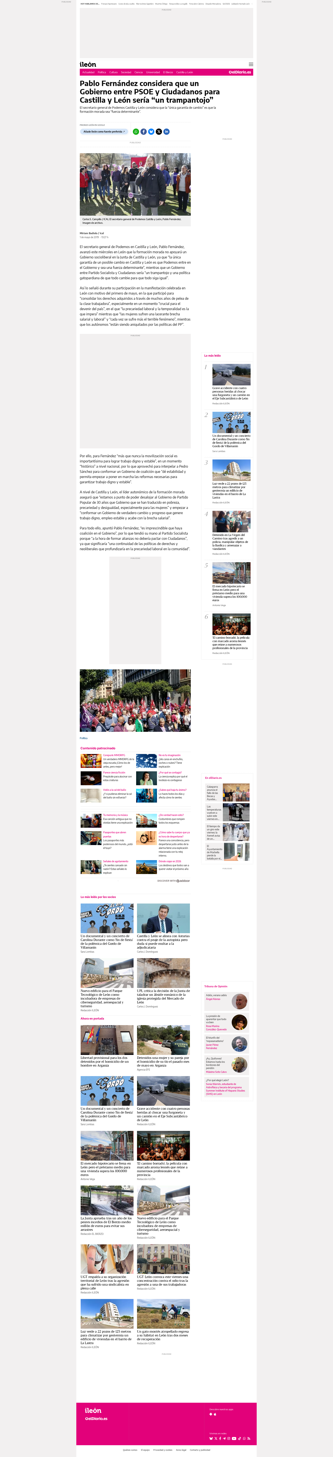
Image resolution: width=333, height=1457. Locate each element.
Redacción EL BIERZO (92, 1233)
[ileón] (104, 1410)
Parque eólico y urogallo (178, 4)
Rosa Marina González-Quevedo (216, 1028)
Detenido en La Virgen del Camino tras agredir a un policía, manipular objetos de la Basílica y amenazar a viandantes (230, 542)
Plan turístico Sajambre (144, 4)
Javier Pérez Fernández (212, 1046)
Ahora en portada (92, 1018)
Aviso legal (181, 1450)
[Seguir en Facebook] (220, 1438)
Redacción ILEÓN (90, 1010)
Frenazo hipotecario (109, 4)
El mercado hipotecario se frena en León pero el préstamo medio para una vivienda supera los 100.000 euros (106, 1169)
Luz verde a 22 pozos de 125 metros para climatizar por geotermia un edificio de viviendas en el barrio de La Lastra (106, 1337)
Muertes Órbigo (161, 4)
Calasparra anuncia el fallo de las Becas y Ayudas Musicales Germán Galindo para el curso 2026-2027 (213, 793)
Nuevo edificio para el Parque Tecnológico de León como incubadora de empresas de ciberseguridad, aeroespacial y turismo (102, 998)
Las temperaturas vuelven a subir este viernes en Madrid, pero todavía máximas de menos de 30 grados (214, 813)
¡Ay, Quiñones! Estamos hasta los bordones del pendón (215, 1063)
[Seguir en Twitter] (215, 1438)
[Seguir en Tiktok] (239, 1438)
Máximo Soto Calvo (216, 1071)
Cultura (113, 72)
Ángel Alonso (213, 999)
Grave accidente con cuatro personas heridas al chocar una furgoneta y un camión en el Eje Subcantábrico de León (163, 1114)
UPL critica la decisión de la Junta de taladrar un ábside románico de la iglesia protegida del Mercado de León (163, 996)
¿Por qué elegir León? (217, 1080)
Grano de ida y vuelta (126, 4)
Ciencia (139, 72)
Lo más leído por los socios (98, 897)
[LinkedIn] (166, 132)
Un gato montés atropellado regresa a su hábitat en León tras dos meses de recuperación (163, 1335)
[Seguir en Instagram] (228, 1438)
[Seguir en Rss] (248, 1438)
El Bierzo (168, 72)
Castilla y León (184, 72)
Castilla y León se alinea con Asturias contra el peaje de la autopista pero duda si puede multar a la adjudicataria (163, 941)
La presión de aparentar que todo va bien (216, 1019)
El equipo (145, 1450)
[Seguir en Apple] (215, 1414)
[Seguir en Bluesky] (211, 1438)
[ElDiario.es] (240, 72)
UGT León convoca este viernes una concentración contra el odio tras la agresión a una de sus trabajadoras (162, 1280)
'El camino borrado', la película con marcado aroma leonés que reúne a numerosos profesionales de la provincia (162, 1169)
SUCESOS (226, 4)
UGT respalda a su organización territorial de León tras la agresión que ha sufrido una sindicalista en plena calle (105, 1282)
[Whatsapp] (136, 132)
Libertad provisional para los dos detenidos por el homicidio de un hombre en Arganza (105, 1061)
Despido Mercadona (213, 4)
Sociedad (126, 72)
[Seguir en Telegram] (224, 1438)
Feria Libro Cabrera (196, 4)
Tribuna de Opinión (215, 986)
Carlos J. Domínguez (147, 951)
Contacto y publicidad (200, 1450)
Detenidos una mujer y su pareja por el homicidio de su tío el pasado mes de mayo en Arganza (163, 1061)
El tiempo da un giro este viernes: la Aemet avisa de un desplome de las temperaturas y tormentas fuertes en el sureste (214, 832)
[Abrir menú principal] (251, 64)
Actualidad (88, 72)
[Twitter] (159, 132)
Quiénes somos (130, 1450)
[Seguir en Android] (211, 1414)
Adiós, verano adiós (216, 995)
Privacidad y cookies (162, 1450)
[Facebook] (143, 132)
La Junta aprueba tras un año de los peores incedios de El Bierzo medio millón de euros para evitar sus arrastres (106, 1224)
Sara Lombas (87, 951)
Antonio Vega (88, 1179)
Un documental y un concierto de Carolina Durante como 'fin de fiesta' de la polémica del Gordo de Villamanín (107, 941)
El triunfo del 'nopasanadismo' (215, 1039)
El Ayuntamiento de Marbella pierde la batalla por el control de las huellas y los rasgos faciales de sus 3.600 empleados (214, 852)
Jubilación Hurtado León (241, 4)
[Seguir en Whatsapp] (244, 1438)
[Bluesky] (151, 132)
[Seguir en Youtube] (234, 1438)
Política (102, 72)
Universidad (153, 72)
